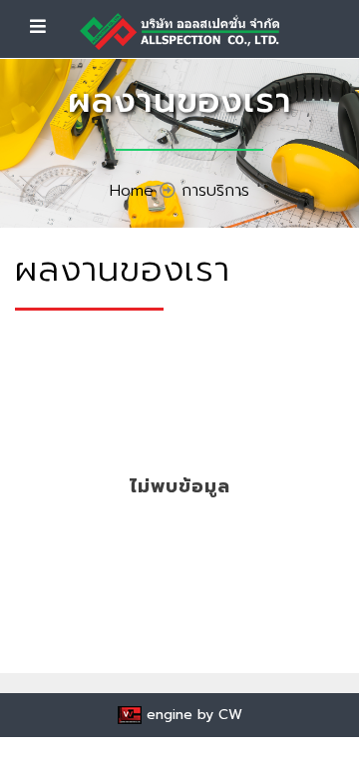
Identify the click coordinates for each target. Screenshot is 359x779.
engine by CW (192, 714)
